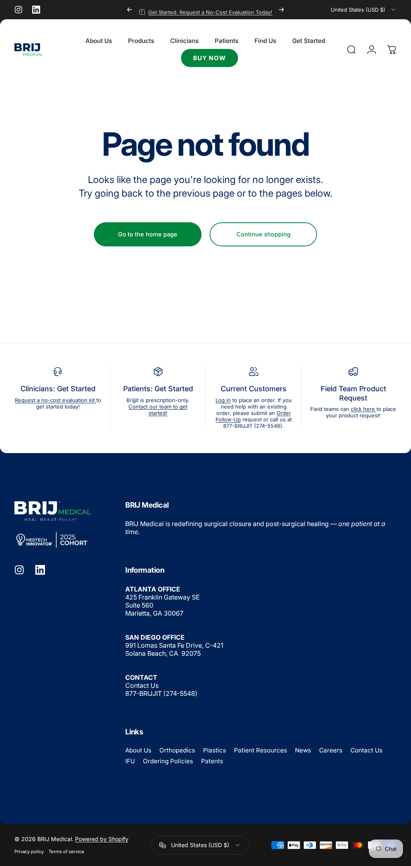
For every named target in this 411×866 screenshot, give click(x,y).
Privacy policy (29, 851)
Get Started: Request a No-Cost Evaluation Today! (210, 9)
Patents (212, 761)
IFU (130, 761)
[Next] (281, 9)
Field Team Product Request (353, 393)
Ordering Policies (168, 761)
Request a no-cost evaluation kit (55, 400)
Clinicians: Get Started (58, 388)
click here (363, 409)
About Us (138, 750)
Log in (223, 400)
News (303, 750)
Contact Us (142, 685)
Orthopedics (177, 750)
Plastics (214, 750)
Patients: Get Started (158, 388)
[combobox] (364, 9)
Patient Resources (260, 750)
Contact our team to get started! (157, 409)
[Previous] (129, 9)
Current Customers (254, 388)
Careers (330, 750)
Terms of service (66, 851)
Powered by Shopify (101, 839)
